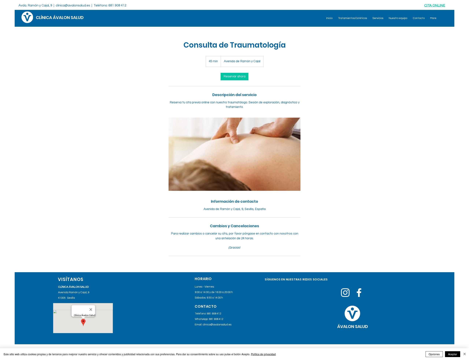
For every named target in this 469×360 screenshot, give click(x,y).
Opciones (434, 354)
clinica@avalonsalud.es (73, 5)
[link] (234, 76)
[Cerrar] (464, 354)
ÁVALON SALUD (352, 326)
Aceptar (452, 354)
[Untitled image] (234, 154)
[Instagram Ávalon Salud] (345, 292)
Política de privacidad (263, 354)
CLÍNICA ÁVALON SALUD (60, 17)
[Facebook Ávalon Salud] (359, 292)
